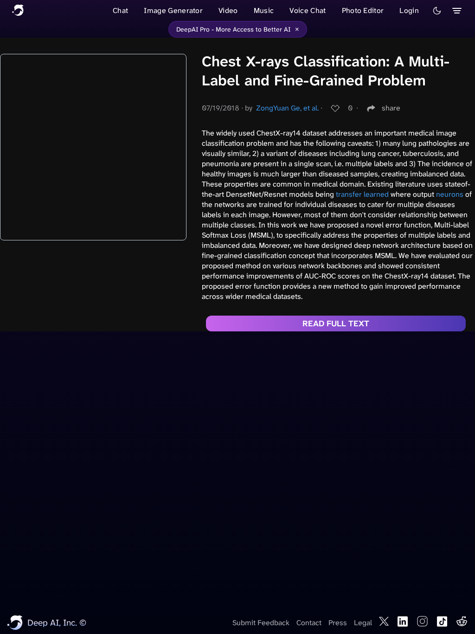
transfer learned (362, 194)
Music (264, 10)
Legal (363, 623)
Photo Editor (363, 10)
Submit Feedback (260, 623)
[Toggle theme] (437, 10)
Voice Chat (307, 10)
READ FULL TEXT (335, 323)
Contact (308, 623)
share (391, 108)
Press (337, 623)
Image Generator (173, 10)
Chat (120, 10)
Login (409, 10)
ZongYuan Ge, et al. (287, 108)
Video (228, 10)
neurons (449, 194)
